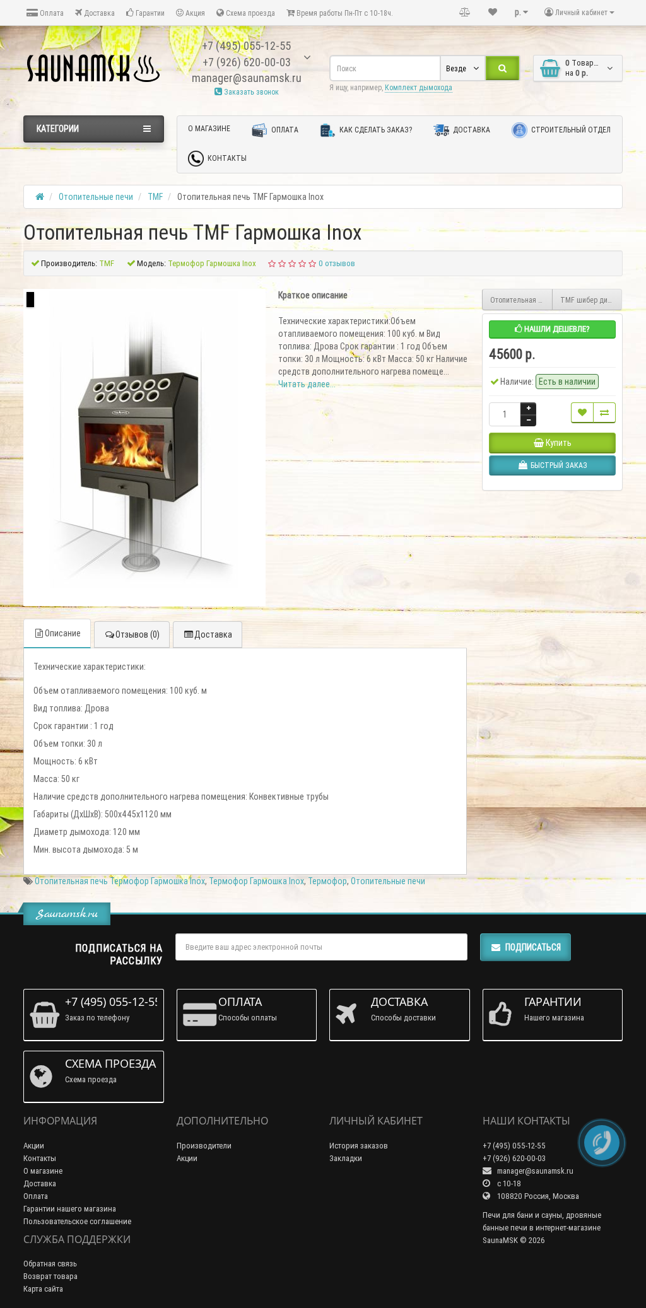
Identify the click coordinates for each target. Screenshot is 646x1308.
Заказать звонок (250, 91)
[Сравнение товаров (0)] (465, 12)
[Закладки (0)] (493, 12)
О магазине (209, 128)
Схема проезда (249, 13)
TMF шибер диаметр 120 (591, 300)
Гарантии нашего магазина (69, 1208)
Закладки (345, 1158)
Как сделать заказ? (375, 129)
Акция (194, 13)
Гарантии (149, 13)
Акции (33, 1145)
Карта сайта (43, 1288)
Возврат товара (50, 1276)
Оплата (51, 13)
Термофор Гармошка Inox (256, 881)
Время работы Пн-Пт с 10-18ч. (344, 13)
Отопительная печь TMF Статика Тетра (521, 300)
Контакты (226, 158)
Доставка (98, 13)
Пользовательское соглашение (77, 1221)
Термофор (327, 881)
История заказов (358, 1145)
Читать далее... (307, 384)
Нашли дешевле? (556, 329)
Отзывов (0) (137, 634)
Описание (63, 633)
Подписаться (533, 947)
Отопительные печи (388, 881)
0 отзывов (337, 263)
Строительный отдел (570, 129)
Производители (204, 1145)
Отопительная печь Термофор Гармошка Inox (120, 881)
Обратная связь (50, 1263)
